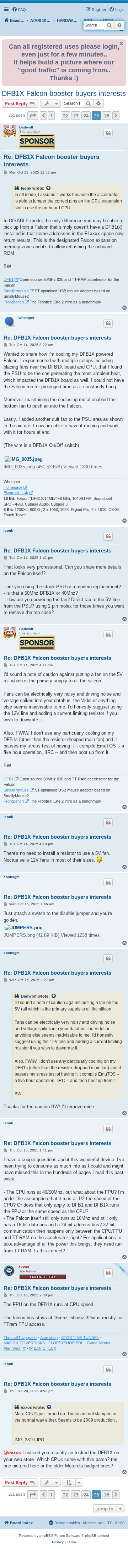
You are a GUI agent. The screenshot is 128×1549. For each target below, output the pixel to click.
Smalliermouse (16, 291)
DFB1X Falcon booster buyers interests (64, 93)
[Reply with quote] (108, 133)
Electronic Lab (16, 493)
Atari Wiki (12, 1348)
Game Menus (98, 1343)
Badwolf (26, 127)
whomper (26, 318)
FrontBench (14, 302)
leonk (26, 188)
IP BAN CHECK (42, 1348)
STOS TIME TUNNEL (80, 1337)
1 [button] (51, 115)
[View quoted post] (49, 188)
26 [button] (106, 115)
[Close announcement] (121, 43)
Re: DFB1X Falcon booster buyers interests (51, 161)
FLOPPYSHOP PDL (65, 1343)
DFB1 (9, 279)
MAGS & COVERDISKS (24, 1343)
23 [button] (75, 115)
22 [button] (65, 115)
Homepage (13, 487)
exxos (23, 1267)
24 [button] (86, 115)
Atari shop (49, 1337)
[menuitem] (19, 9)
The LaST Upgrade (20, 1337)
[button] (32, 115)
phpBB (45, 1536)
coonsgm (12, 877)
